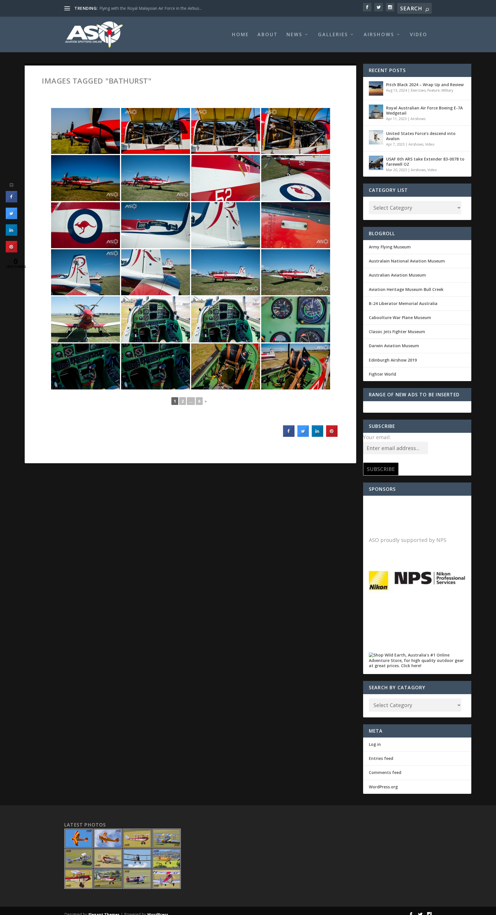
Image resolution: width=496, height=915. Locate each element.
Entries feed (381, 758)
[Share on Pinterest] (332, 435)
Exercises (418, 90)
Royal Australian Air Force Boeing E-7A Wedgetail (424, 110)
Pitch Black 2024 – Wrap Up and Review (425, 84)
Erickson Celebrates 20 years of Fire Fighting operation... (151, 8)
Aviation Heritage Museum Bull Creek (406, 289)
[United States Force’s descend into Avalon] (376, 137)
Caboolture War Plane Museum (400, 317)
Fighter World (382, 374)
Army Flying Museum (390, 247)
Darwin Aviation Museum (394, 345)
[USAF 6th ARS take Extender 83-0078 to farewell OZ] (376, 163)
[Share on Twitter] (303, 435)
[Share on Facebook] (288, 435)
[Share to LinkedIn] (317, 435)
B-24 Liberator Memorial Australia (403, 303)
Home (240, 35)
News (294, 35)
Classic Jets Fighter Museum (397, 331)
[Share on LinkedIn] (11, 234)
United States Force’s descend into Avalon (421, 136)
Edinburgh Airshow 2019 (393, 360)
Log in (375, 744)
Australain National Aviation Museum (407, 261)
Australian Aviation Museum (397, 275)
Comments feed (385, 772)
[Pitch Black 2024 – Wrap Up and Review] (376, 88)
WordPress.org (383, 786)
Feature (433, 90)
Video (418, 35)
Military (447, 90)
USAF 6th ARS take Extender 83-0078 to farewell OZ (425, 161)
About (267, 35)
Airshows (379, 35)
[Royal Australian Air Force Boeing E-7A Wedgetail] (376, 112)
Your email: (377, 437)
